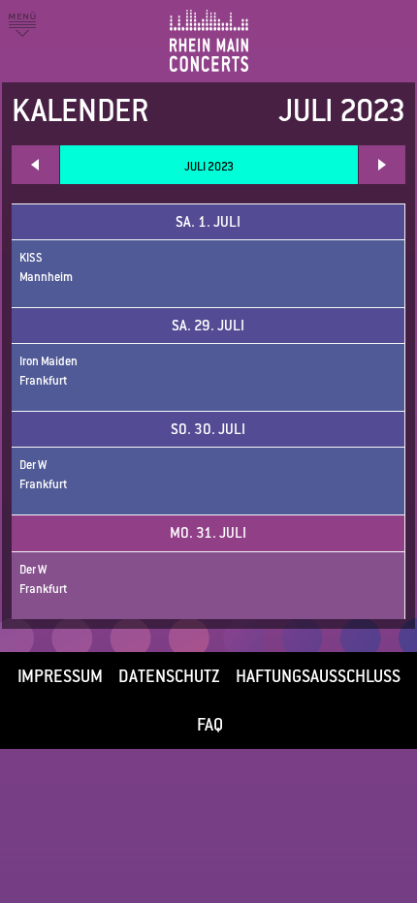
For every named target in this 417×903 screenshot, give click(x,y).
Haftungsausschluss (318, 676)
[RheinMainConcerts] (247, 24)
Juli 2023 (209, 166)
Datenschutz (169, 676)
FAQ (210, 724)
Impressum (60, 676)
